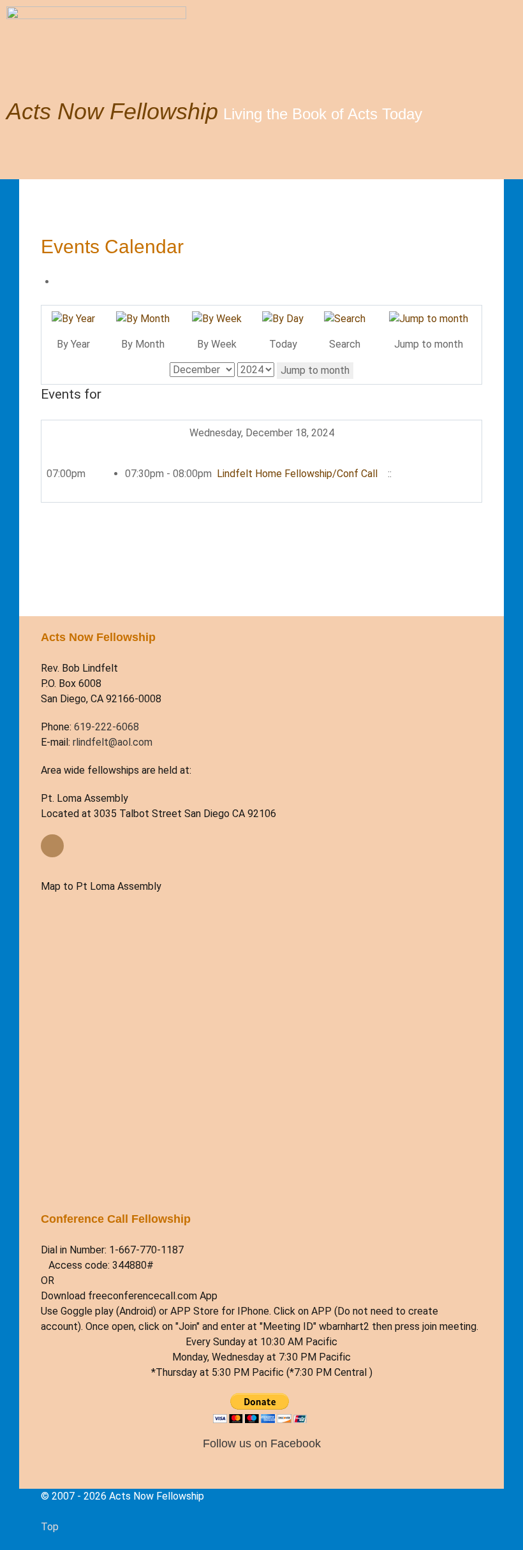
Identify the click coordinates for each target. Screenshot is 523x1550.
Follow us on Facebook (262, 1443)
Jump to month (315, 370)
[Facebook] (52, 845)
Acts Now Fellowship (112, 111)
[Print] (60, 282)
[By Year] (73, 318)
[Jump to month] (428, 318)
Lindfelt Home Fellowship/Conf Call (298, 474)
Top (50, 1527)
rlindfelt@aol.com (112, 742)
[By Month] (143, 318)
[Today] (283, 318)
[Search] (344, 318)
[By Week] (217, 318)
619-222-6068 (106, 727)
